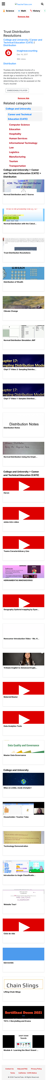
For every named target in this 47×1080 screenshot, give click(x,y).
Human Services (18, 138)
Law (11, 147)
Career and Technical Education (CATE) (22, 41)
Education (14, 129)
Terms (12, 1073)
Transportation (17, 166)
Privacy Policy (36, 1069)
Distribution (9, 45)
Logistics (14, 152)
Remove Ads (23, 16)
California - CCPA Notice (27, 1073)
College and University (15, 39)
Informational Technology (23, 143)
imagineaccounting (27, 50)
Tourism (13, 161)
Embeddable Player (17, 90)
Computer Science (19, 124)
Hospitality (15, 133)
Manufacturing (17, 156)
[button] (7, 4)
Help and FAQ (22, 1069)
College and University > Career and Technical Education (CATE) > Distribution (22, 173)
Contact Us (9, 1069)
